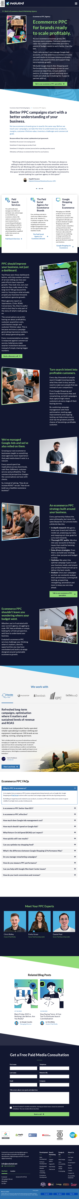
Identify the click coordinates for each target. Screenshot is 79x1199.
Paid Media (52, 1166)
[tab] (7, 697)
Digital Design (60, 1167)
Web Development (43, 1158)
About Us (71, 1152)
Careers (70, 1170)
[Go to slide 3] (39, 188)
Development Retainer (43, 1167)
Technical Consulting (42, 1171)
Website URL (44, 1073)
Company (42, 1081)
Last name (13, 1073)
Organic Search (51, 1160)
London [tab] (12, 1171)
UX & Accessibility (61, 1163)
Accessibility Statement (71, 1176)
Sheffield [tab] (4, 1171)
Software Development (43, 1162)
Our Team (70, 1157)
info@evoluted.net (9, 1164)
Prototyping (61, 1171)
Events (70, 1165)
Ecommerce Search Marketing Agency (20, 108)
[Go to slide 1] (36, 188)
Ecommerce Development (43, 1176)
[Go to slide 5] (42, 188)
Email (11, 1081)
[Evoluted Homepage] (15, 3)
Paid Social (52, 1169)
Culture (70, 1160)
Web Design (61, 1159)
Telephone (43, 1064)
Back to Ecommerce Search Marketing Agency (21, 11)
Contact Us (71, 1173)
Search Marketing (52, 1153)
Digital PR (51, 1164)
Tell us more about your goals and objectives (24, 1090)
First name (13, 1064)
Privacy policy (35, 1190)
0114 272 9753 (21, 1177)
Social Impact (71, 1162)
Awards (70, 1168)
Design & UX (61, 1153)
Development (43, 1152)
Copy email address (9, 1166)
